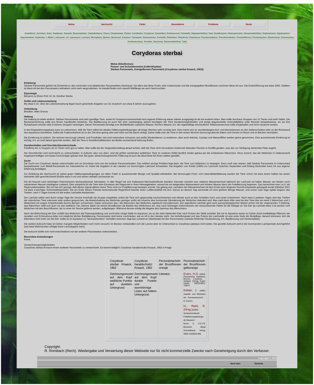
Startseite (258, 364)
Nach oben (235, 364)
